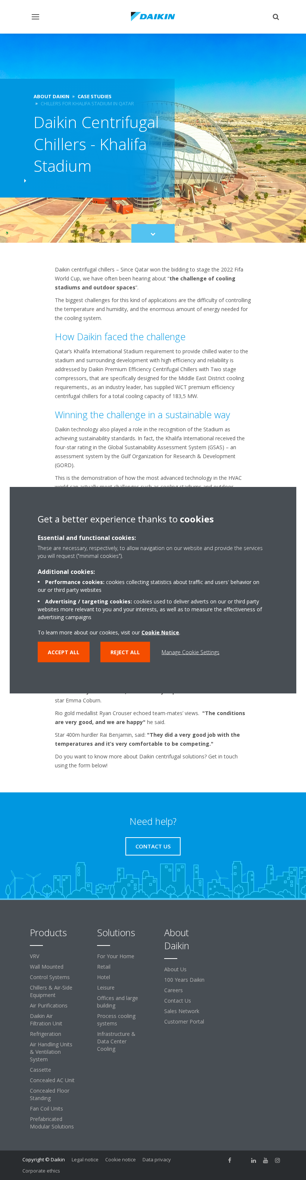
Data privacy (157, 1159)
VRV (34, 956)
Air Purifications (49, 1005)
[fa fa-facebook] (230, 1160)
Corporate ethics (41, 1170)
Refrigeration (45, 1033)
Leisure (106, 987)
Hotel (103, 977)
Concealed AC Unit (52, 1080)
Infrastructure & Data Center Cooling (116, 1041)
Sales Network (181, 1011)
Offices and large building (117, 1001)
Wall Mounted (46, 966)
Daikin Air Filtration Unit (46, 1019)
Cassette (40, 1069)
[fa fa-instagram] (278, 1160)
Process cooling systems (116, 1019)
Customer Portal (184, 1021)
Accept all (63, 652)
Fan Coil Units (46, 1108)
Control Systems (50, 977)
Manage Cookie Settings (190, 652)
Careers (173, 990)
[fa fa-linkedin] (254, 1160)
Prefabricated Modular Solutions (52, 1122)
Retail (103, 966)
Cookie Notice (160, 632)
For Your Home (115, 956)
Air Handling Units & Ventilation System (51, 1052)
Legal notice (85, 1159)
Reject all (125, 652)
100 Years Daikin (184, 979)
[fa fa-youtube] (266, 1160)
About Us (175, 969)
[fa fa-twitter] (242, 1160)
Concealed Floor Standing (49, 1094)
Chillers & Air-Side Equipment (51, 991)
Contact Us (177, 1000)
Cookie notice (120, 1159)
